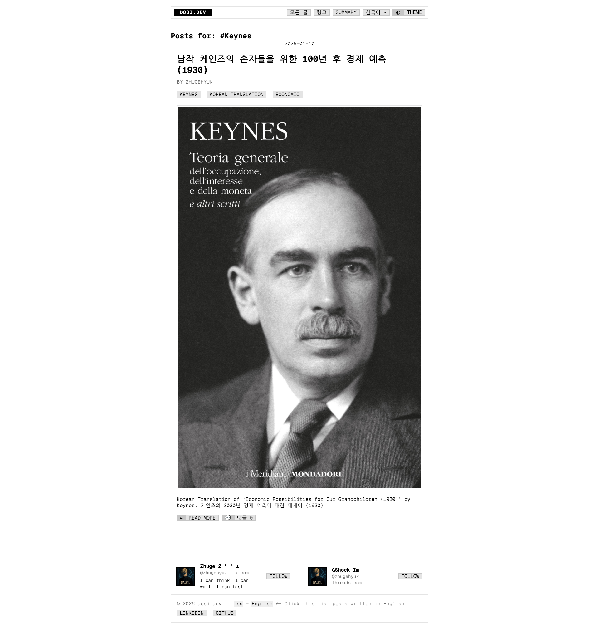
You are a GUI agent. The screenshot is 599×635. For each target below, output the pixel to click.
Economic (287, 94)
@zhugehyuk (213, 572)
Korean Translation (237, 94)
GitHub (225, 613)
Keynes (189, 94)
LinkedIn (192, 613)
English (261, 604)
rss (238, 604)
